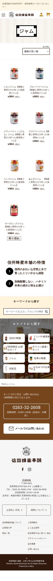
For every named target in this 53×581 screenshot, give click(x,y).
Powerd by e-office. (26, 566)
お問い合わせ (33, 549)
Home (3, 384)
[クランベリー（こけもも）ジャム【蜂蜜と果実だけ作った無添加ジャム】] (14, 128)
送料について (37, 510)
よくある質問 (33, 528)
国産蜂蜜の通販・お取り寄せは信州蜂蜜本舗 (26, 561)
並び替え (46, 47)
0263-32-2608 (26, 407)
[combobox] (26, 311)
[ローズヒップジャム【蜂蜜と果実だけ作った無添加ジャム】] (14, 221)
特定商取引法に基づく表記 (39, 533)
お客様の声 (7, 528)
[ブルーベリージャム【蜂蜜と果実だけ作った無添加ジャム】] (39, 82)
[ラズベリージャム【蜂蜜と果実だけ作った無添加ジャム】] (39, 126)
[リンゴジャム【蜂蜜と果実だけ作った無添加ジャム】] (14, 174)
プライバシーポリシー (37, 538)
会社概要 (31, 544)
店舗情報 (26, 480)
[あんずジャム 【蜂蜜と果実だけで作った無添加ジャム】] (39, 174)
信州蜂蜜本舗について (11, 522)
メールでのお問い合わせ (29, 428)
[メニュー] (3, 15)
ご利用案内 (32, 522)
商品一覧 (6, 533)
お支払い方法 (13, 510)
